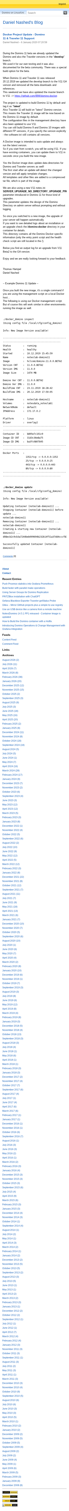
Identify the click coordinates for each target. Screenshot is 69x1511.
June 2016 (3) (9, 1149)
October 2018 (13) (11, 1034)
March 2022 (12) (11, 864)
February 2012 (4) (11, 1340)
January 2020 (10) (11, 970)
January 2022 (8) (11, 872)
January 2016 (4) (11, 1170)
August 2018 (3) (10, 1042)
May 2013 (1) (9, 1289)
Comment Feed (10, 644)
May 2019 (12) (9, 1004)
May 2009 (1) (9, 1464)
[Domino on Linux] (10, 1496)
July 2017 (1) (9, 1098)
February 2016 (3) (11, 1166)
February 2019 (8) (11, 1017)
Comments (8, 556)
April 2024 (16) (10, 766)
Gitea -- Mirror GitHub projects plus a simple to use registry (32, 605)
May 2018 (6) (9, 1055)
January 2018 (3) (11, 1072)
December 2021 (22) (13, 877)
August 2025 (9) (10, 702)
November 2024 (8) (12, 736)
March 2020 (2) (10, 962)
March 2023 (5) (10, 813)
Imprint (62, 4)
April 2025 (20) (10, 719)
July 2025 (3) (9, 706)
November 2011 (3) (12, 1349)
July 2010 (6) (9, 1404)
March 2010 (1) (10, 1421)
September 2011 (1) (12, 1357)
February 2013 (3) (11, 1302)
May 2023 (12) (9, 804)
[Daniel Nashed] (10, 1505)
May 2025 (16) (9, 715)
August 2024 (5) (10, 749)
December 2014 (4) (12, 1213)
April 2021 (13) (10, 911)
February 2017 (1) (11, 1115)
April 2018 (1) (9, 1060)
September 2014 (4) (12, 1225)
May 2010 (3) (9, 1413)
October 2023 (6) (11, 792)
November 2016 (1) (12, 1128)
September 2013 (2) (12, 1272)
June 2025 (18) (10, 711)
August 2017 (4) (10, 1094)
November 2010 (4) (12, 1387)
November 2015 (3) (12, 1179)
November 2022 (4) (12, 830)
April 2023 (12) (10, 809)
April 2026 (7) (9, 668)
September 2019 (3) (12, 987)
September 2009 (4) (12, 1447)
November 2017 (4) (12, 1081)
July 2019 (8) (9, 996)
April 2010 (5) (9, 1417)
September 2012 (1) (12, 1319)
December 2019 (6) (12, 974)
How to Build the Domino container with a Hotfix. (27, 621)
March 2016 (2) (10, 1162)
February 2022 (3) (11, 868)
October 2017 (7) (11, 1085)
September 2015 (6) (12, 1187)
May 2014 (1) (9, 1238)
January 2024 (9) (11, 779)
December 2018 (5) (12, 1025)
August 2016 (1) (10, 1140)
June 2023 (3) (9, 800)
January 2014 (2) (11, 1255)
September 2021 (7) (12, 889)
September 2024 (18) (13, 745)
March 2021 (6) (10, 915)
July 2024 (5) (9, 753)
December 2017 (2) (12, 1077)
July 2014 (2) (9, 1234)
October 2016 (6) (11, 1132)
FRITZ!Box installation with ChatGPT (21, 596)
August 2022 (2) (10, 843)
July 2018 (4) (9, 1047)
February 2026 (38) (12, 677)
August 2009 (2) (10, 1451)
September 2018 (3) (12, 1038)
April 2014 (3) (9, 1242)
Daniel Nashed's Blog (23, 22)
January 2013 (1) (11, 1306)
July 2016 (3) (9, 1145)
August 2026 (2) (10, 660)
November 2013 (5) (12, 1264)
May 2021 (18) (9, 906)
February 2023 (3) (11, 817)
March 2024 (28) (11, 770)
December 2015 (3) (12, 1174)
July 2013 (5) (9, 1281)
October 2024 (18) (11, 740)
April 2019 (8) (9, 1008)
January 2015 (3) (11, 1208)
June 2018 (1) (9, 1051)
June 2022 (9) (9, 851)
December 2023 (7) (12, 783)
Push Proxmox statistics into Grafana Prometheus (27, 583)
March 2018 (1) (10, 1064)
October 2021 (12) (11, 885)
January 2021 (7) (11, 919)
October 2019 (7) (11, 983)
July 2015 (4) (9, 1191)
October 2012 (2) (11, 1315)
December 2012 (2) (12, 1311)
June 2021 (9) (9, 902)
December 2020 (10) (13, 923)
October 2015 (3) (11, 1183)
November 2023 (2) (12, 787)
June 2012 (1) (9, 1328)
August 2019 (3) (10, 991)
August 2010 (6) (10, 1400)
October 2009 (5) (11, 1442)
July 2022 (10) (9, 847)
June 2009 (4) (9, 1459)
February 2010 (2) (11, 1425)
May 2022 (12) (9, 855)
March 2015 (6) (10, 1200)
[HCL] (10, 1492)
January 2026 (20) (11, 681)
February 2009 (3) (11, 1476)
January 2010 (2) (11, 1430)
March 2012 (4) (10, 1336)
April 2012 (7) (9, 1332)
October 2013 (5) (11, 1268)
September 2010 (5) (12, 1396)
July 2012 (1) (9, 1323)
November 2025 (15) (13, 689)
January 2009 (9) (11, 1481)
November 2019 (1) (12, 979)
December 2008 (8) (12, 1485)
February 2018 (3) (11, 1068)
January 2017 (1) (11, 1119)
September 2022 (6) (12, 838)
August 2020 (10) (11, 940)
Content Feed (9, 639)
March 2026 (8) (10, 672)
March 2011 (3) (10, 1379)
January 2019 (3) (11, 1021)
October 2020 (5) (11, 932)
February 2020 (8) (11, 966)
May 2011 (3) (9, 1370)
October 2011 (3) (11, 1353)
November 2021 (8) (12, 881)
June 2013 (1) (9, 1285)
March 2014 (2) (10, 1247)
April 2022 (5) (9, 860)
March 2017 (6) (10, 1111)
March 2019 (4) (10, 1013)
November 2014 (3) (12, 1217)
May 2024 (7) (9, 762)
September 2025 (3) (12, 698)
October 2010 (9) (11, 1391)
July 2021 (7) (9, 898)
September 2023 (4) (12, 796)
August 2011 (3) (10, 1362)
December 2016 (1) (12, 1123)
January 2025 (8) (11, 728)
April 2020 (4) (9, 957)
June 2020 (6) (9, 949)
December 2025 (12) (13, 685)
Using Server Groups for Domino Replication (25, 592)
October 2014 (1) (11, 1221)
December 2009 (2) (12, 1434)
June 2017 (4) (9, 1102)
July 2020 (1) (9, 945)
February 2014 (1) (11, 1251)
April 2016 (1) (9, 1157)
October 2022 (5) (11, 834)
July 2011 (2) (9, 1366)
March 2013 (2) (10, 1298)
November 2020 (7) (12, 928)
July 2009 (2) (9, 1455)
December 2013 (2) (12, 1259)
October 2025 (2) (11, 694)
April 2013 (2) (9, 1293)
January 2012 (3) (11, 1345)
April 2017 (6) (9, 1106)
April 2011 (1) (9, 1374)
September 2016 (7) (12, 1136)
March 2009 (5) (10, 1472)
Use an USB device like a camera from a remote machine (32, 609)
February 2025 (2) (11, 723)
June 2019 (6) (9, 1000)
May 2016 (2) (9, 1153)
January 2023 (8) (11, 821)
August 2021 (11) (11, 894)
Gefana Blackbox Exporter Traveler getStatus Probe (29, 600)
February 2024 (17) (12, 774)
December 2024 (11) (13, 732)
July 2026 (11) (9, 664)
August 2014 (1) (10, 1230)
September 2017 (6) (12, 1089)
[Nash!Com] (10, 1500)
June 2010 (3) (9, 1408)
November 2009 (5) (12, 1438)
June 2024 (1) (9, 757)
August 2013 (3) (10, 1276)
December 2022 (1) (12, 826)
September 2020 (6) (12, 936)
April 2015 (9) (9, 1196)
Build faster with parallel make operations (23, 588)
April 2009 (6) (9, 1468)
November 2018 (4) (12, 1030)
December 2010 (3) (12, 1383)
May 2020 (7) (9, 953)
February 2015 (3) (11, 1204)
